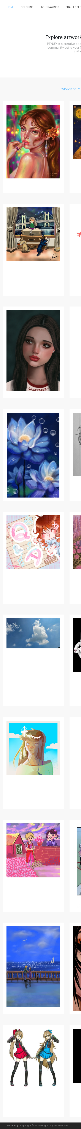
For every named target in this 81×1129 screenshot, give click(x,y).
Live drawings (49, 7)
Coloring (27, 7)
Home (10, 7)
